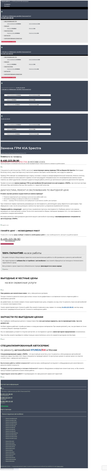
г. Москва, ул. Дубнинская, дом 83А (16, 16)
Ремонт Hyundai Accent (11, 418)
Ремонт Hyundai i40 (10, 429)
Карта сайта (60, 466)
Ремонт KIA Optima (10, 446)
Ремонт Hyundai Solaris (11, 434)
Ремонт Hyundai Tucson (11, 438)
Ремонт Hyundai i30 (10, 427)
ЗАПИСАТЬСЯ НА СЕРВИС (8, 41)
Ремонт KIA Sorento (10, 453)
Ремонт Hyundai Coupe (11, 423)
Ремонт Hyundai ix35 (10, 431)
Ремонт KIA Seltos (10, 452)
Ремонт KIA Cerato (10, 442)
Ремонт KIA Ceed (10, 441)
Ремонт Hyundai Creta (11, 420)
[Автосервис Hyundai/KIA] (1, 11)
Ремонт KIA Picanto (10, 448)
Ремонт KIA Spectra (15, 153)
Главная (2, 153)
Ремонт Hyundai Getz (11, 425)
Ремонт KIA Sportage (11, 459)
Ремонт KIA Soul (9, 455)
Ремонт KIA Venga (10, 461)
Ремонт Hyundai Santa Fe (12, 432)
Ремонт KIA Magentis (11, 444)
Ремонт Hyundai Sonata (11, 436)
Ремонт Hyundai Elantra (11, 422)
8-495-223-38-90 (7, 18)
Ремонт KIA (7, 153)
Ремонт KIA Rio (9, 450)
